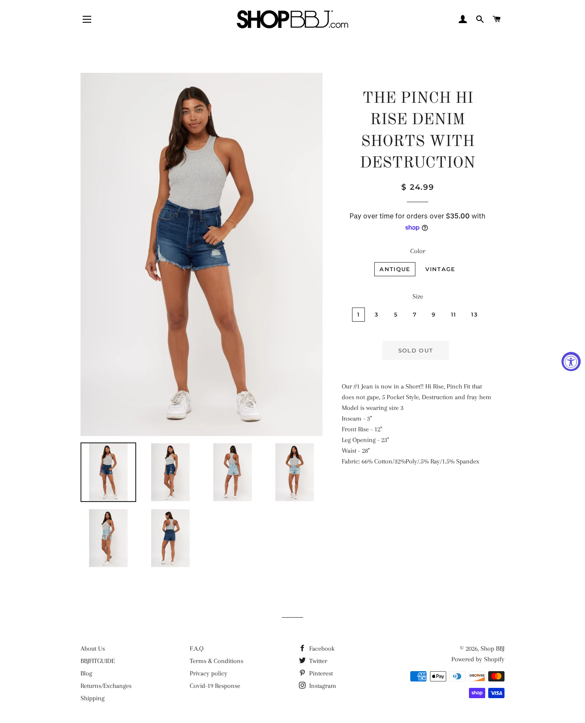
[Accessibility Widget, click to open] (571, 361)
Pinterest (320, 673)
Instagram (321, 686)
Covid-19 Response (215, 686)
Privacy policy (208, 673)
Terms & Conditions (216, 661)
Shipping (92, 698)
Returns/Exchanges (106, 686)
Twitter (317, 661)
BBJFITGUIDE (98, 661)
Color (417, 251)
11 (454, 314)
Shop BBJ (492, 648)
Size (417, 296)
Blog (86, 673)
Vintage (440, 269)
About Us (93, 648)
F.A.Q (196, 648)
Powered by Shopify (477, 659)
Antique (394, 269)
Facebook (320, 648)
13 (474, 314)
